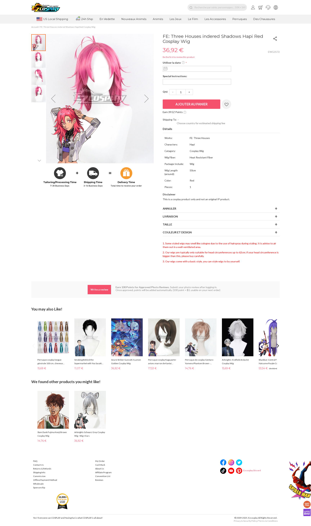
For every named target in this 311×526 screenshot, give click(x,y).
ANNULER (169, 208)
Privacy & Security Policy (245, 521)
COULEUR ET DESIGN (177, 232)
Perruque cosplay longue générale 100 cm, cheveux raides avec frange (50, 361)
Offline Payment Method (45, 480)
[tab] (221, 129)
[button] (268, 7)
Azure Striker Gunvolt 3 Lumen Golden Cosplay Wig (126, 361)
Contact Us (38, 464)
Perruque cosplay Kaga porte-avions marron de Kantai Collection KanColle (162, 361)
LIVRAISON (170, 216)
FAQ (35, 461)
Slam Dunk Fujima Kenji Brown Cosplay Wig (52, 434)
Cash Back (100, 464)
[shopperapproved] (62, 501)
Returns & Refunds (42, 468)
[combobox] (217, 7)
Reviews (99, 480)
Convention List (102, 476)
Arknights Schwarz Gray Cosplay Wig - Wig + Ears (89, 434)
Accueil (35, 27)
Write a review (99, 289)
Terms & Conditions (268, 521)
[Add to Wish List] (226, 104)
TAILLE (167, 224)
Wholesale (38, 483)
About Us (99, 468)
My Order (100, 461)
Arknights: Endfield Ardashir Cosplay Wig (235, 361)
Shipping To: (170, 119)
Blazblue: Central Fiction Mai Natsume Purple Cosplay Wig (273, 361)
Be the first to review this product (179, 57)
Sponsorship (39, 487)
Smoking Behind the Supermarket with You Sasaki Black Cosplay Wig (88, 361)
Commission (39, 476)
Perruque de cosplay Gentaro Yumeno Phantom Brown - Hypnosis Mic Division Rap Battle (200, 361)
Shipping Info (39, 472)
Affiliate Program (103, 472)
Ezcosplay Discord (252, 470)
